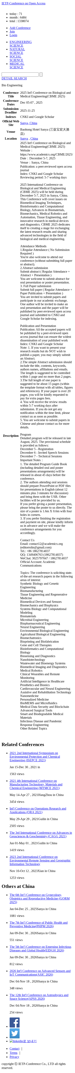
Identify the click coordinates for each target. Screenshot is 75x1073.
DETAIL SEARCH (14, 78)
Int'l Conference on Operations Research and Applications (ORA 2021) (38, 810)
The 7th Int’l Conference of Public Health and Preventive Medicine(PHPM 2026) (39, 924)
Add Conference (20, 28)
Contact (14, 1048)
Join (12, 31)
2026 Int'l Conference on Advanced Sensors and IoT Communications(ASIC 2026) (40, 972)
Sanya (24, 138)
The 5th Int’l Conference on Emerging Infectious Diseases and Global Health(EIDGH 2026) (40, 948)
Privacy (14, 1057)
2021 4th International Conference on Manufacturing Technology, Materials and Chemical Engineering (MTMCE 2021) (36, 784)
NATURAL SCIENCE (17, 51)
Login (13, 35)
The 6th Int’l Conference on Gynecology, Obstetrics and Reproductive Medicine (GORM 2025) (40, 898)
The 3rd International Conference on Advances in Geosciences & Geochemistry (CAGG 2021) (41, 834)
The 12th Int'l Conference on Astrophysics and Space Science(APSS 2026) (39, 996)
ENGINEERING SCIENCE (21, 43)
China (34, 138)
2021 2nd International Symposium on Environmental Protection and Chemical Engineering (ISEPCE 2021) (35, 756)
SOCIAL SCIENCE (16, 58)
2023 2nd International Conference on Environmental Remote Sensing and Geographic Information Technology (40, 860)
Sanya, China (28, 123)
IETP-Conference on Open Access (23, 3)
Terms (13, 1052)
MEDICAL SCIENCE (17, 65)
